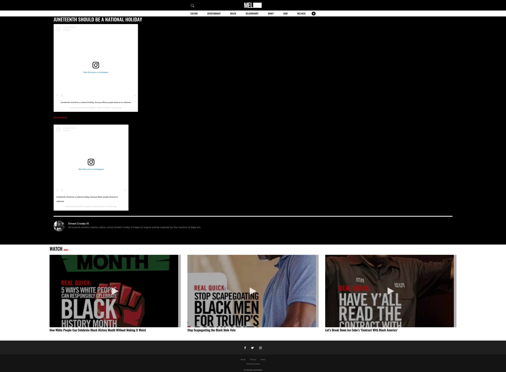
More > (66, 249)
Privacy (253, 359)
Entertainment (214, 13)
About (243, 359)
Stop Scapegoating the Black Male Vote (211, 330)
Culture (194, 13)
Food (285, 13)
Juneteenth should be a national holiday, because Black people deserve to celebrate (96, 102)
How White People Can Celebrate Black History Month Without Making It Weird (98, 330)
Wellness (301, 13)
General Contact (253, 364)
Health (233, 13)
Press (263, 359)
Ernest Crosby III (60, 117)
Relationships (252, 13)
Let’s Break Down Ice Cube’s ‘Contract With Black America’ (361, 330)
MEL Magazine (90, 108)
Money (271, 13)
